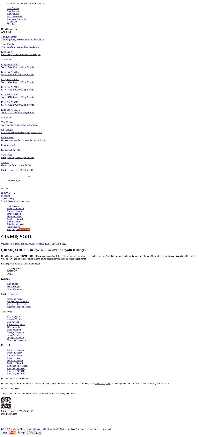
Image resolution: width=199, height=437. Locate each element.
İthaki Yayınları (14, 327)
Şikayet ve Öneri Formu (18, 301)
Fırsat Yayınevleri (15, 16)
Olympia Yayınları (15, 337)
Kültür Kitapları (20, 244)
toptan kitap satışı (103, 383)
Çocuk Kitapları (14, 355)
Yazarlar (11, 24)
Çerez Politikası (33, 429)
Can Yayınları (13, 322)
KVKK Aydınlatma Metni (13, 429)
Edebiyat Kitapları (15, 350)
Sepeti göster (7, 201)
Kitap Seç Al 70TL (16, 371)
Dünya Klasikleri (15, 360)
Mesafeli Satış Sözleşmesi (19, 306)
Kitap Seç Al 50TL (16, 368)
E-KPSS (47, 244)
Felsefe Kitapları (14, 352)
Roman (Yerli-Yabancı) (17, 366)
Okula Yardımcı (35, 244)
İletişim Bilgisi (13, 286)
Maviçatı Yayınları (15, 332)
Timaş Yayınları (14, 335)
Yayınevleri (12, 21)
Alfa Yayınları (13, 316)
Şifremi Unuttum (14, 289)
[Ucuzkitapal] (2, 172)
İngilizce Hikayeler (15, 363)
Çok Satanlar (13, 11)
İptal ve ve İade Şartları (17, 304)
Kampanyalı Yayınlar (16, 19)
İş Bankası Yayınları (16, 324)
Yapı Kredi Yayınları (16, 340)
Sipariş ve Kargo (14, 299)
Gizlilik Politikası (49, 429)
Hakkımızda (12, 284)
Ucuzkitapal (6, 244)
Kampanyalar (13, 14)
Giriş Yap (5, 193)
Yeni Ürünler (13, 8)
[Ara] (29, 176)
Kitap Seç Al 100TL (16, 373)
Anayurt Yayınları (15, 319)
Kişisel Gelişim (14, 358)
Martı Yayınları (14, 329)
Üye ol (13, 193)
